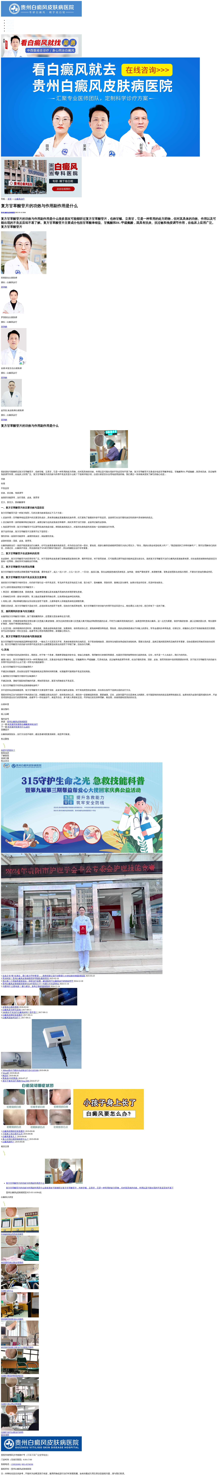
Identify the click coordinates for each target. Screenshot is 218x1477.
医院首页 (10, 20)
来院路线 (10, 31)
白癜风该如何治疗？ (12, 1018)
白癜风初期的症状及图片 (14, 1131)
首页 (10, 199)
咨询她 (4, 287)
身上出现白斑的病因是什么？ (16, 1139)
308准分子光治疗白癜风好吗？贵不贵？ (20, 1012)
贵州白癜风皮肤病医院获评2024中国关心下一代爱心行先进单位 (31, 984)
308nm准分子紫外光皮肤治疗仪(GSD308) (21, 1070)
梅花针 (6, 1076)
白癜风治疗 (20, 199)
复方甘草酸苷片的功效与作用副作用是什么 (25, 1183)
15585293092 (16, 1464)
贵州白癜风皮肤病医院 (8, 212)
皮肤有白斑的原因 (11, 1007)
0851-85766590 (27, 1464)
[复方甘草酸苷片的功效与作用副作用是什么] (64, 1183)
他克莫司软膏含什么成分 (19, 727)
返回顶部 (5, 1435)
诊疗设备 (10, 28)
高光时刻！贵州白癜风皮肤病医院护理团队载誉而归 (26, 978)
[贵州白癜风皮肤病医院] (41, 56)
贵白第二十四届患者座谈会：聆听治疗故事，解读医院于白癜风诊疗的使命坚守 (38, 981)
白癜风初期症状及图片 (13, 1015)
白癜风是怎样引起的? (12, 1010)
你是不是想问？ (8, 750)
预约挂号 (10, 23)
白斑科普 (10, 26)
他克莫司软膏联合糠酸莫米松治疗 (23, 724)
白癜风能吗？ (9, 1142)
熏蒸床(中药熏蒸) (10, 1078)
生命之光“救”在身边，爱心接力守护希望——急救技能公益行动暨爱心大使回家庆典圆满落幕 (44, 976)
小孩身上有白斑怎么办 (13, 1134)
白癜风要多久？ (10, 1136)
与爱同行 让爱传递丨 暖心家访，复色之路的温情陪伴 (26, 986)
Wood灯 (6, 1073)
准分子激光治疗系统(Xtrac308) (16, 1081)
